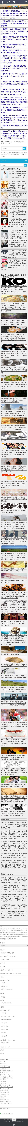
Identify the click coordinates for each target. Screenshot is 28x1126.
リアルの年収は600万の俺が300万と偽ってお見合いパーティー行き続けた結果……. (17, 195)
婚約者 (1, 936)
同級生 (19, 932)
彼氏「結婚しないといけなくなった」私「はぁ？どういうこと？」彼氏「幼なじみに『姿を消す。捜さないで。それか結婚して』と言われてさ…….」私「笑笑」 (13, 234)
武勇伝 (4, 1032)
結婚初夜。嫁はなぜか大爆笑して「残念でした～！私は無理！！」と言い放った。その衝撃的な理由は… (14, 499)
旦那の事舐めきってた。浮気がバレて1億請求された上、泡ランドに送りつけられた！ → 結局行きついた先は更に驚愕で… (14, 400)
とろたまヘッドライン (6, 1070)
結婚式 (3, 938)
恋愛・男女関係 (5, 980)
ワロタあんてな (4, 1092)
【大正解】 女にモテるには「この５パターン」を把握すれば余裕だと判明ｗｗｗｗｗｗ (14, 110)
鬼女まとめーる (4, 1099)
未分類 (3, 997)
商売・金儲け (5, 1042)
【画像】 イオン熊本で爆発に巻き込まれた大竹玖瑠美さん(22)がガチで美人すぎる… (14, 84)
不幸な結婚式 (14, 930)
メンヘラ (8, 930)
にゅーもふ (3, 1096)
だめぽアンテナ (4, 1094)
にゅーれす (3, 1083)
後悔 (14, 936)
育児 (6, 938)
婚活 (26, 934)
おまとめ (2, 1061)
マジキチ (3, 930)
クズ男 (12, 929)
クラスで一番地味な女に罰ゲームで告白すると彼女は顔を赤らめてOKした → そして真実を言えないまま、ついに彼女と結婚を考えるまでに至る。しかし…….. (14, 204)
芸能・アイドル (5, 1047)
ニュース (3, 966)
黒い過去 (13, 938)
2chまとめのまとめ (5, 1101)
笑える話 (4, 1036)
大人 (2, 977)
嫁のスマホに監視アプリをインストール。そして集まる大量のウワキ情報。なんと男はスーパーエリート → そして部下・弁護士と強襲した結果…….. (13, 254)
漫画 (2, 1000)
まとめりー (3, 1079)
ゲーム (3, 963)
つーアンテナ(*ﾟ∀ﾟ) (6, 1089)
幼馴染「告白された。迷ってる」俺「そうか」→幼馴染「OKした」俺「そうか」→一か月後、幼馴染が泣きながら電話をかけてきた (14, 813)
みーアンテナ (4, 1065)
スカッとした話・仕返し (8, 1016)
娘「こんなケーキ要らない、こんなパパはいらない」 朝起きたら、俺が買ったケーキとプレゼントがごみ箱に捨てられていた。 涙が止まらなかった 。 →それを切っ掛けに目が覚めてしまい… (14, 741)
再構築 (8, 932)
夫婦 (17, 934)
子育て (4, 936)
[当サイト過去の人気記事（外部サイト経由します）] (14, 284)
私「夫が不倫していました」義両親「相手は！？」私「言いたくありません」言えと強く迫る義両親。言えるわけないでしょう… (14, 322)
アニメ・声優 (5, 960)
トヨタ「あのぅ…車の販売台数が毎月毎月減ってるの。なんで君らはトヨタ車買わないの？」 (14, 68)
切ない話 (4, 1023)
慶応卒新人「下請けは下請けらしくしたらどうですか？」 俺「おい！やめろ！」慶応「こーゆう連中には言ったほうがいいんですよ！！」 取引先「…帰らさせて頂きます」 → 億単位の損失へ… (14, 289)
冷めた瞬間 (13, 932)
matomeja (2, 1063)
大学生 (14, 934)
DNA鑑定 (1, 928)
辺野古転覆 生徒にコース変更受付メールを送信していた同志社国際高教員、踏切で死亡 (14, 23)
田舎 (26, 936)
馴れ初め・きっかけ (7, 989)
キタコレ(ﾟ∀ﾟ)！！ (6, 1076)
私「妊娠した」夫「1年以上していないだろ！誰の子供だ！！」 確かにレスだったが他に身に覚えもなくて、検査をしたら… (14, 609)
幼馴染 (11, 936)
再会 (1, 932)
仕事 (22, 930)
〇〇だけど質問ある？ (7, 953)
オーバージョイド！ (10, 2)
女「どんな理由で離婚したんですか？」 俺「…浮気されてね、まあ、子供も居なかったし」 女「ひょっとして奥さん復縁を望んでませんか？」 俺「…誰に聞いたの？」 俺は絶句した (14, 338)
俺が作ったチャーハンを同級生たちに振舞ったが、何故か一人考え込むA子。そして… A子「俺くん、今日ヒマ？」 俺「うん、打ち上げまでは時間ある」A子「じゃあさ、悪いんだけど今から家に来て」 (14, 307)
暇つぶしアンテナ (5, 1085)
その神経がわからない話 (8, 956)
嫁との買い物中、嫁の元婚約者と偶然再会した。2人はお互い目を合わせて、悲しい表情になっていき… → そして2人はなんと (13, 427)
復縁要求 (16, 936)
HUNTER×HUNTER (6, 1003)
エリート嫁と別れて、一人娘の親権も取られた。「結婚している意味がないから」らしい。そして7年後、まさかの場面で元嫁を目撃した (14, 413)
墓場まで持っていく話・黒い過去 (11, 973)
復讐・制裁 (5, 1026)
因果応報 (23, 932)
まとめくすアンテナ (6, 1103)
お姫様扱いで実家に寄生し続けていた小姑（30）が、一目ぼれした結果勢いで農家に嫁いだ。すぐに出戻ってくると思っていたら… (14, 689)
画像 (2, 1007)
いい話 (4, 1013)
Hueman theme (21, 1121)
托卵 (19, 936)
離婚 (9, 938)
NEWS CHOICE (4, 1090)
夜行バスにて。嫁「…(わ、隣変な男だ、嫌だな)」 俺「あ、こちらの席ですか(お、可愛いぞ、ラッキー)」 (13, 623)
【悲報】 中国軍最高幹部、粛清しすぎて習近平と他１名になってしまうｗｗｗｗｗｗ (14, 39)
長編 (2, 1053)
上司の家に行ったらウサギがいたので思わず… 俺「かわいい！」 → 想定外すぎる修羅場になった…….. (14, 906)
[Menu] (26, 2)
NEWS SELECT (4, 1072)
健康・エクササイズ (7, 970)
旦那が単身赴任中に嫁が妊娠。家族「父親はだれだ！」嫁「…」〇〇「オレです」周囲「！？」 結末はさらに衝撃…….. (13, 175)
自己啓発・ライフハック (8, 1040)
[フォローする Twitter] (26, 161)
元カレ (24, 930)
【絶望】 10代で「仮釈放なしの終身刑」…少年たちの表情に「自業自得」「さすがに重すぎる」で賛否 (14, 31)
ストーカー (23, 928)
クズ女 (7, 929)
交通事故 (19, 930)
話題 (2, 1050)
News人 (2, 1098)
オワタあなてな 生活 (6, 1087)
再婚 (4, 932)
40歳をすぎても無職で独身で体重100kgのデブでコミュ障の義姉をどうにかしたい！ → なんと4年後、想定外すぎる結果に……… (14, 244)
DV (4, 928)
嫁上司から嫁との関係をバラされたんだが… (13, 654)
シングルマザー (18, 928)
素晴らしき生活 (5, 1010)
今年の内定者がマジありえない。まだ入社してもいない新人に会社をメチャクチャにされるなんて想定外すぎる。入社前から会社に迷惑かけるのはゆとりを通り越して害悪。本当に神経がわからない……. (14, 834)
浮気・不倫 (5, 986)
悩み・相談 (5, 1029)
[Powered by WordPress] (9, 1121)
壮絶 (12, 934)
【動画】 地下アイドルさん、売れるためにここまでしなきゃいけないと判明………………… (14, 76)
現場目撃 (23, 936)
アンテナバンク (4, 1074)
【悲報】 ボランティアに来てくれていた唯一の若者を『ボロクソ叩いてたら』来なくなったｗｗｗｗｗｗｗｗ (14, 92)
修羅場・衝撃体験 (7, 1019)
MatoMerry (3, 1069)
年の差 (7, 936)
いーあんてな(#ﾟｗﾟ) (6, 1078)
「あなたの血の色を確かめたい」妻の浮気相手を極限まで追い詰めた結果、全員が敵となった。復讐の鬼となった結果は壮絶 (14, 757)
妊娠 (20, 934)
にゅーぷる (3, 1081)
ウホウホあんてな (5, 1067)
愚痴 (2, 993)
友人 (16, 932)
